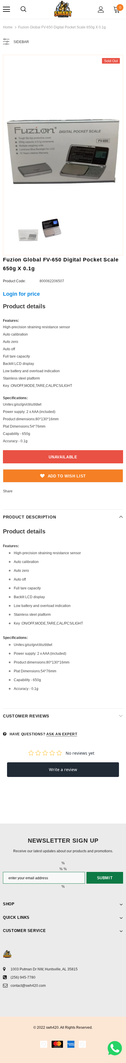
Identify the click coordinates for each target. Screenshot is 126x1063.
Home (8, 27)
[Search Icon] (23, 9)
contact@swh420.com (28, 986)
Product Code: (14, 281)
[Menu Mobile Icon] (6, 9)
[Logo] (63, 9)
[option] (63, 134)
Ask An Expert (61, 734)
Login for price (21, 294)
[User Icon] (101, 9)
